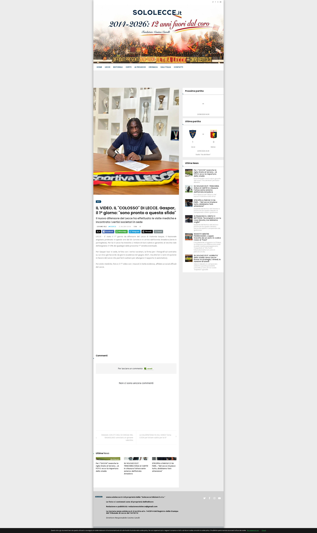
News (98, 201)
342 (156, 461)
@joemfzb (113, 226)
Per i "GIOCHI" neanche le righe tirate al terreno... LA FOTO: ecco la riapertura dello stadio (107, 467)
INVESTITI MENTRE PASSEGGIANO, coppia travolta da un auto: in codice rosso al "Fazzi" (207, 237)
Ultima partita (193, 121)
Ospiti (129, 67)
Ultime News (192, 163)
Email (160, 231)
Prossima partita (194, 90)
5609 (128, 461)
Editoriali (118, 67)
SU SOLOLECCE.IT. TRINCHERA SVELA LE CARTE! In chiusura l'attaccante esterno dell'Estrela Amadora (136, 468)
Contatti (178, 67)
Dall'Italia (166, 67)
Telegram (135, 231)
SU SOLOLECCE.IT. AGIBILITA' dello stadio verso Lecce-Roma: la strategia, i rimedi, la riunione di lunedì (207, 258)
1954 (100, 461)
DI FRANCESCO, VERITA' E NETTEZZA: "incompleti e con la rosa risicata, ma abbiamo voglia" (207, 219)
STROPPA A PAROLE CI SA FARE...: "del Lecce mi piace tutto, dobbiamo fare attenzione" (163, 467)
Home (99, 67)
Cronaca (153, 67)
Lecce (107, 67)
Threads (148, 231)
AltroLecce (140, 67)
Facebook (109, 231)
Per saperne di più (253, 530)
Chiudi (264, 530)
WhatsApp (122, 231)
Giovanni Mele (102, 226)
